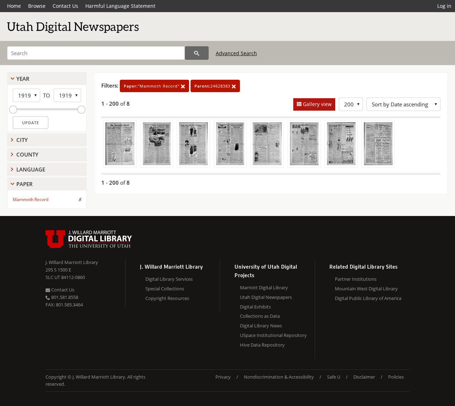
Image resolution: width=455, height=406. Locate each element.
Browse (37, 5)
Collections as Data (260, 316)
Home (14, 5)
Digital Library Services (169, 279)
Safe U (333, 377)
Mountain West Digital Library (366, 288)
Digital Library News (261, 325)
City (22, 139)
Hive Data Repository (262, 345)
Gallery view (316, 104)
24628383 (213, 86)
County (27, 154)
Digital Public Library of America (368, 298)
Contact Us (65, 5)
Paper (24, 184)
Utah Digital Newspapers (266, 297)
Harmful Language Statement (120, 5)
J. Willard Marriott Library (72, 262)
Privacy (223, 377)
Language (30, 169)
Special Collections (164, 288)
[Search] (197, 53)
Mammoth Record (30, 199)
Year (23, 78)
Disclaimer (364, 377)
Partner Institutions (355, 279)
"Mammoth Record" (152, 86)
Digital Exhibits (255, 307)
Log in (444, 5)
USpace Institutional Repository (273, 335)
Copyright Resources (167, 298)
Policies (396, 377)
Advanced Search (236, 53)
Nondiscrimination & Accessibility (279, 377)
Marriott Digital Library (264, 287)
